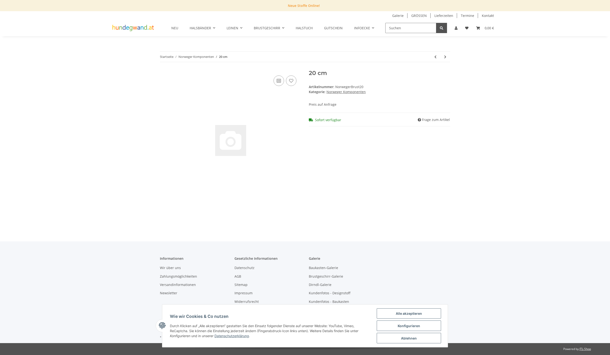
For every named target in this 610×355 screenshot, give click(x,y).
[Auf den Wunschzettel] (291, 80)
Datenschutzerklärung (231, 336)
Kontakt (488, 15)
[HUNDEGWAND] (133, 28)
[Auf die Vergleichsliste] (279, 80)
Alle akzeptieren (409, 313)
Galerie (398, 15)
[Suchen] (441, 28)
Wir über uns (170, 267)
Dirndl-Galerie (320, 284)
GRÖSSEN (419, 15)
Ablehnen (409, 338)
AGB (237, 276)
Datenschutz (244, 267)
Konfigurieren (409, 326)
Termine (467, 15)
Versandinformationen (178, 284)
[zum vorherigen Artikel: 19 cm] (435, 57)
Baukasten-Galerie (323, 267)
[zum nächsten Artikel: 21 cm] (445, 57)
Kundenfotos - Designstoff (330, 293)
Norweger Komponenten (346, 92)
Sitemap (241, 284)
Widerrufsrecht (246, 301)
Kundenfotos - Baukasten (329, 301)
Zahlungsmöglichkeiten (178, 276)
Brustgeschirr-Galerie (326, 276)
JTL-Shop (585, 349)
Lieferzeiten (443, 15)
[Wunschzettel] (466, 28)
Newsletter (168, 293)
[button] (456, 28)
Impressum (243, 293)
